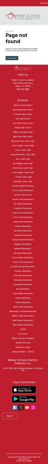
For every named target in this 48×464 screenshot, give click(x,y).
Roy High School (23, 119)
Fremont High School (23, 114)
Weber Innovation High (23, 132)
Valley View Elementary (23, 307)
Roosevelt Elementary (23, 284)
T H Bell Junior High (23, 177)
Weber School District (23, 105)
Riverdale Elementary (23, 280)
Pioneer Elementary (23, 271)
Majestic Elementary (22, 244)
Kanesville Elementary (23, 231)
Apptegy (29, 461)
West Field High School (23, 136)
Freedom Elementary (23, 208)
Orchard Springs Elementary (23, 266)
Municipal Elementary (23, 253)
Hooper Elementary (23, 226)
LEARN (23, 329)
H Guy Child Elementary (23, 217)
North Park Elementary (23, 262)
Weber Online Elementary (23, 316)
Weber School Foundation (23, 338)
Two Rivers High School (23, 123)
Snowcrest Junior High (23, 168)
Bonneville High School (23, 110)
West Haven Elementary (23, 320)
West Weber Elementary (23, 325)
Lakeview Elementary (23, 235)
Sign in (9, 416)
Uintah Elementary (23, 298)
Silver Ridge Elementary (23, 293)
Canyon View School (23, 195)
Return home (12, 58)
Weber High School (23, 127)
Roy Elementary (23, 289)
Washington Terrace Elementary (23, 311)
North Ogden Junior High (23, 145)
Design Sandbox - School (23, 352)
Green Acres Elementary (22, 213)
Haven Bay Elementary (23, 222)
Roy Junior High (23, 159)
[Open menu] (5, 15)
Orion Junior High (23, 150)
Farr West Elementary (23, 204)
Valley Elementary (22, 302)
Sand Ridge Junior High (23, 163)
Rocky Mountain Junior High (23, 154)
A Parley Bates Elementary (22, 186)
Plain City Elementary (23, 275)
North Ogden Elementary (22, 257)
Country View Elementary (23, 199)
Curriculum (23, 334)
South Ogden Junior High (23, 172)
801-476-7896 (23, 89)
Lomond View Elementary (23, 239)
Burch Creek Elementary (22, 190)
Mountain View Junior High (22, 141)
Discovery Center (23, 347)
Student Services (23, 343)
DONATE (44, 3)
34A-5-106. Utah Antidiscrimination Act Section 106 (23, 369)
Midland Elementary (23, 248)
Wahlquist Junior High (23, 181)
